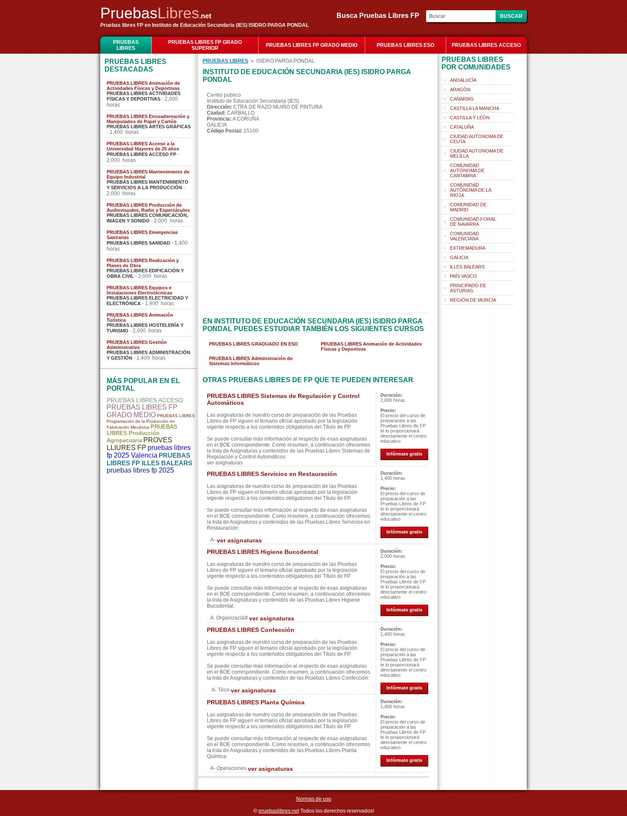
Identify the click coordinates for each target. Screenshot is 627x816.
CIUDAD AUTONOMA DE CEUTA (476, 139)
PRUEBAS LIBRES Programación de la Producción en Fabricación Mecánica (151, 421)
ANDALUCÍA (463, 80)
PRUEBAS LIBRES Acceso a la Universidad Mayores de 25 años (143, 146)
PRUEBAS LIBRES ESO (405, 45)
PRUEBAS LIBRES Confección (250, 629)
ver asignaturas (239, 540)
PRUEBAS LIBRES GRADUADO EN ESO (253, 343)
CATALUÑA (462, 127)
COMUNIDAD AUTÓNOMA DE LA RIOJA (470, 190)
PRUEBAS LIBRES (126, 45)
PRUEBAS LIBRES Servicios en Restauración (272, 473)
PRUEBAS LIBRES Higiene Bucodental (262, 551)
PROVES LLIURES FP (139, 443)
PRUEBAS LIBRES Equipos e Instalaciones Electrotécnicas (139, 290)
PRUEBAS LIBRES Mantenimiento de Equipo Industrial (148, 174)
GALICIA (459, 257)
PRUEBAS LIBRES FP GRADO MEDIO (311, 45)
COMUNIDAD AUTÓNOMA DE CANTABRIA (467, 170)
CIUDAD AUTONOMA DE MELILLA (476, 153)
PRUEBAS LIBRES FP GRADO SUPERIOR (205, 45)
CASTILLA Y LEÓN (470, 117)
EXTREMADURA (467, 248)
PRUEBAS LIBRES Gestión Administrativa (137, 345)
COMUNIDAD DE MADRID (468, 207)
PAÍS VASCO (463, 276)
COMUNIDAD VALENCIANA (464, 236)
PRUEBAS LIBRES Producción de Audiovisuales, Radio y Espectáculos (148, 207)
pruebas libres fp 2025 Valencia (149, 451)
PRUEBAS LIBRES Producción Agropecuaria (142, 434)
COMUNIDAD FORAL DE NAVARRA (473, 221)
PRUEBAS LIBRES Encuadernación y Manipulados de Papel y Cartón (148, 119)
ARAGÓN (460, 89)
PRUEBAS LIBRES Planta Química (256, 702)
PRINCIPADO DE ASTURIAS (468, 288)
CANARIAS (461, 98)
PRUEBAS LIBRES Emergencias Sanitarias (142, 235)
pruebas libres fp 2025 (140, 470)
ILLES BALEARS (467, 266)
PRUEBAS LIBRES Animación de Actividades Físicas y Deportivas (143, 86)
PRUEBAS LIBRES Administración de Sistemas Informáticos (251, 361)
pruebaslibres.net (278, 811)
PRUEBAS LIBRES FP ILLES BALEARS (149, 459)
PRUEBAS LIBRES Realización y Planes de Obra (143, 263)
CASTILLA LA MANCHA (474, 108)
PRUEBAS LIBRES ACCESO (486, 45)
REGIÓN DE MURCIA (473, 300)
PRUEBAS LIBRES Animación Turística (140, 317)
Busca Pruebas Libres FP (380, 15)
